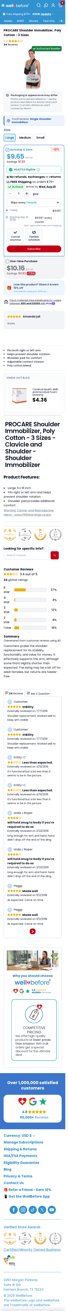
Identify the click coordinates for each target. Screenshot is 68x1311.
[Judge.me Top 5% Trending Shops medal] (55, 535)
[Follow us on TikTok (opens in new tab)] (33, 1209)
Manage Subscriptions (23, 1142)
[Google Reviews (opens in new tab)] (33, 1101)
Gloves (33, 21)
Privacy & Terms (18, 1176)
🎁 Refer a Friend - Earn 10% (27, 1189)
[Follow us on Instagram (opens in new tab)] (23, 1209)
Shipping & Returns (20, 1149)
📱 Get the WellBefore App (27, 1196)
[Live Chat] (46, 5)
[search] (55, 555)
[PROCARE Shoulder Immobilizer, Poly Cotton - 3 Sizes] (33, 68)
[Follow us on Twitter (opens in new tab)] (42, 1209)
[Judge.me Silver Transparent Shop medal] (25, 535)
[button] (4, 5)
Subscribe (34, 249)
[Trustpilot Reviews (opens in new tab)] (43, 1101)
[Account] (53, 5)
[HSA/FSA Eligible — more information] (38, 169)
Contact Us (14, 1182)
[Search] (38, 5)
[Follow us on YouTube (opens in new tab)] (52, 1209)
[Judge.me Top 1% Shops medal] (40, 535)
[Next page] (33, 931)
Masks (8, 21)
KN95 (20, 21)
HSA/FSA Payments (20, 1155)
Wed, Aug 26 (47, 186)
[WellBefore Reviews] (22, 1101)
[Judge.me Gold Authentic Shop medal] (10, 535)
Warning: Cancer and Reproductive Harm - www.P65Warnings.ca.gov (29, 512)
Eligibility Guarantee (21, 1162)
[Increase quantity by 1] (26, 193)
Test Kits (49, 21)
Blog (7, 1169)
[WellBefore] (17, 5)
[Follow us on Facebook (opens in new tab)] (14, 1209)
